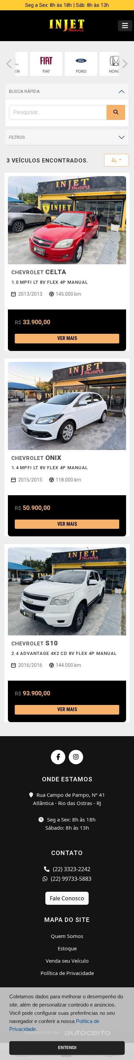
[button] (9, 63)
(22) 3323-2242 (71, 869)
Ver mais (67, 338)
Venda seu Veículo (67, 960)
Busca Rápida (24, 91)
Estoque (67, 948)
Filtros (17, 137)
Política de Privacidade (67, 973)
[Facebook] (58, 757)
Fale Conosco (67, 898)
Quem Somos (67, 936)
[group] (46, 63)
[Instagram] (76, 757)
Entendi (67, 1047)
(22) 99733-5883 (70, 878)
